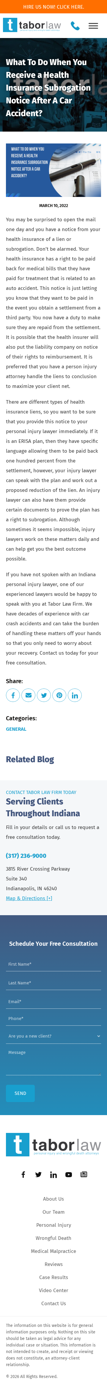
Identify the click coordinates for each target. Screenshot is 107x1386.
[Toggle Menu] (93, 26)
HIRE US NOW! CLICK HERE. (53, 7)
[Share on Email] (28, 695)
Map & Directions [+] (29, 898)
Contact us (52, 653)
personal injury (23, 431)
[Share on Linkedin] (75, 695)
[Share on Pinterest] (59, 695)
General (16, 729)
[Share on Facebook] (13, 695)
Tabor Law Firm (65, 604)
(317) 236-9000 (26, 855)
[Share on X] (44, 695)
